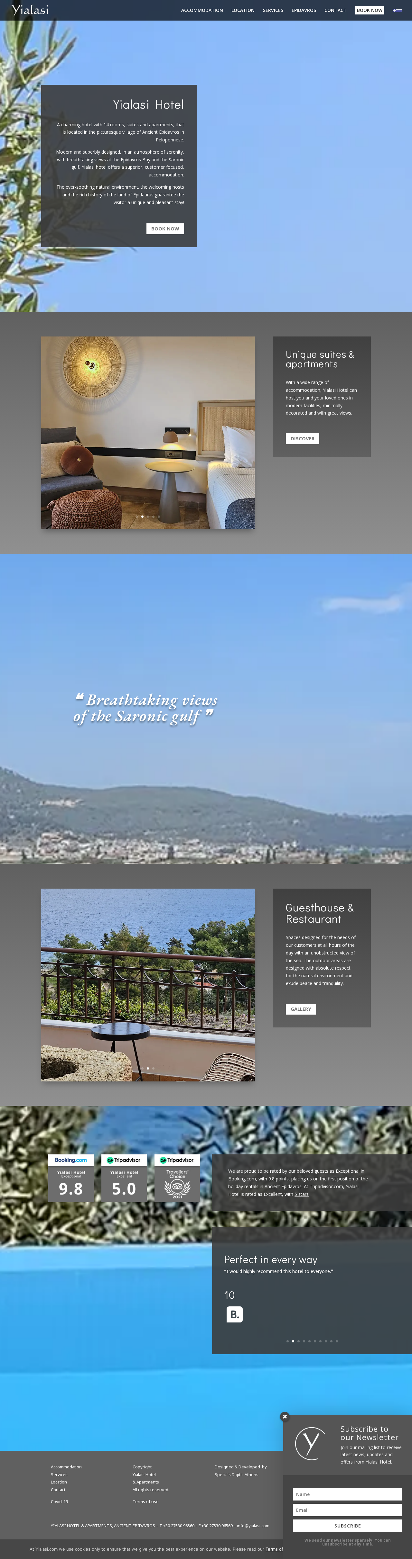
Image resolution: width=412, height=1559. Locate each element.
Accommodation (66, 1467)
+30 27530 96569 (217, 1525)
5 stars (302, 1194)
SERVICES (273, 10)
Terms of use (146, 1501)
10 (337, 1341)
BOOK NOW (369, 10)
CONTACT (335, 10)
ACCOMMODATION (202, 10)
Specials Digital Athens (236, 1474)
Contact (58, 1489)
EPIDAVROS (304, 10)
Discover (302, 438)
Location (59, 1482)
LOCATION (243, 10)
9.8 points (278, 1179)
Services (59, 1474)
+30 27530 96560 (178, 1525)
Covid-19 (59, 1501)
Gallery (301, 1009)
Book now (165, 228)
